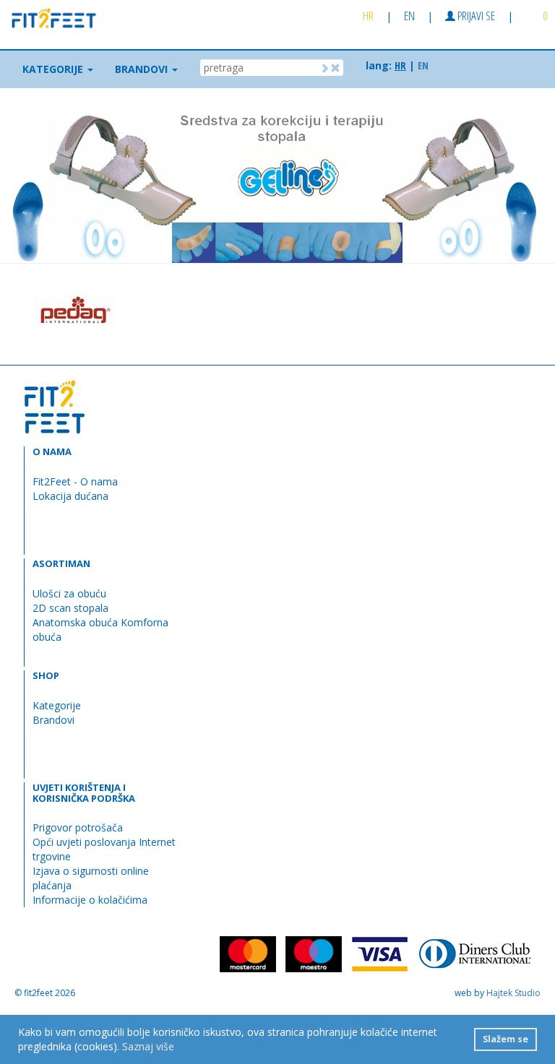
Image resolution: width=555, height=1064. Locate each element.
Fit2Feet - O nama (75, 481)
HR (368, 15)
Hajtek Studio (513, 993)
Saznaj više (148, 1046)
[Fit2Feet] (49, 16)
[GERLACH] (479, 310)
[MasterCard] (248, 953)
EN (409, 15)
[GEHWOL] (176, 310)
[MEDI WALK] (378, 310)
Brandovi (53, 720)
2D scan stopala (70, 608)
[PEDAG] (75, 310)
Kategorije (57, 705)
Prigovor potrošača (78, 827)
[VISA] (379, 953)
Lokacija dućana (70, 496)
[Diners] (475, 953)
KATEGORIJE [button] (54, 69)
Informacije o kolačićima (90, 900)
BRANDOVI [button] (143, 69)
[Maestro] (313, 953)
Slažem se (505, 1039)
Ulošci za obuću (69, 593)
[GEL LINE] (277, 310)
